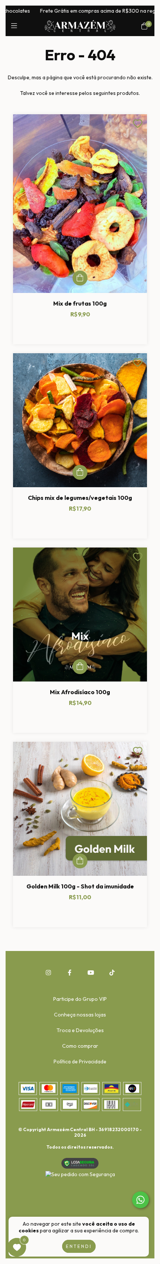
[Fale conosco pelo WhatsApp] (140, 1199)
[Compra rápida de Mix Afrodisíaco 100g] (80, 666)
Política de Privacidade (80, 1061)
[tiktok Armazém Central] (112, 972)
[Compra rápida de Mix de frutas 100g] (80, 278)
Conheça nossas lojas (80, 1014)
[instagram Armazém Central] (48, 972)
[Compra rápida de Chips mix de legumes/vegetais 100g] (80, 472)
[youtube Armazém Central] (91, 972)
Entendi (79, 1246)
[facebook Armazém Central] (70, 972)
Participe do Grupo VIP (80, 999)
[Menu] (16, 26)
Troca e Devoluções (80, 1030)
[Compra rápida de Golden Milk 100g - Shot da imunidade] (80, 860)
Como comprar (80, 1046)
